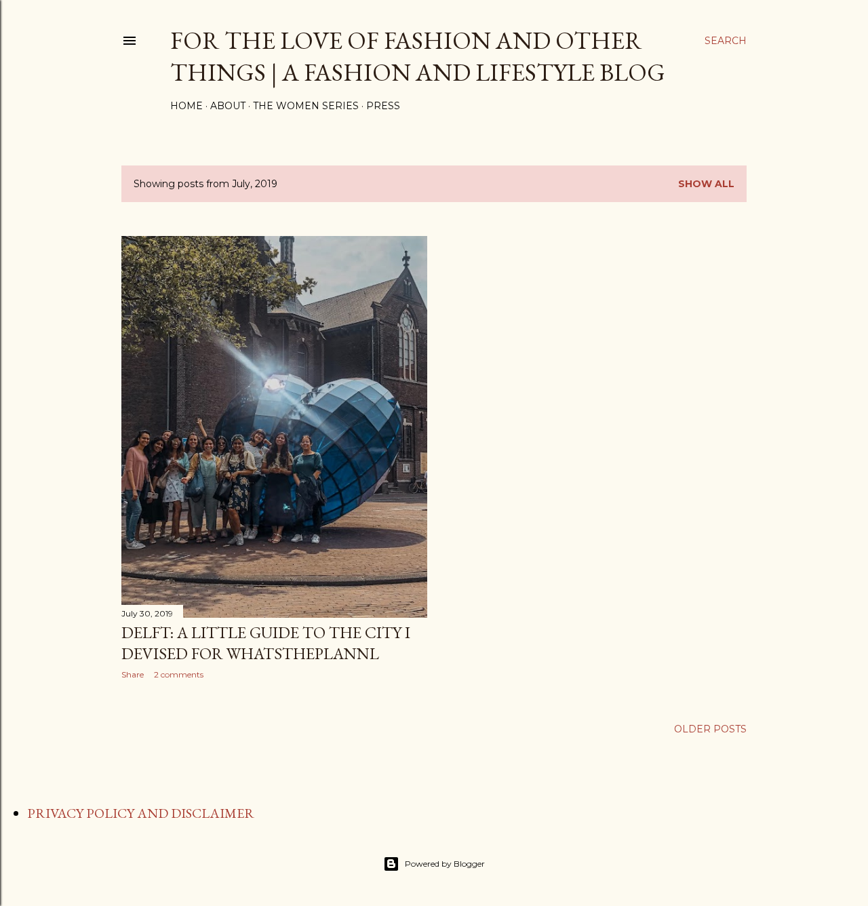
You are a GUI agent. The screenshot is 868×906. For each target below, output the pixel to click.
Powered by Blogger (445, 864)
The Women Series (306, 106)
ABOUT (227, 106)
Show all (706, 184)
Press (383, 106)
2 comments (178, 674)
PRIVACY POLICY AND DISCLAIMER (140, 813)
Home (186, 106)
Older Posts (710, 729)
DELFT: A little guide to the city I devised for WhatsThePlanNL (265, 643)
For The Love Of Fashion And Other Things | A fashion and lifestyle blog (417, 56)
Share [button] (132, 674)
